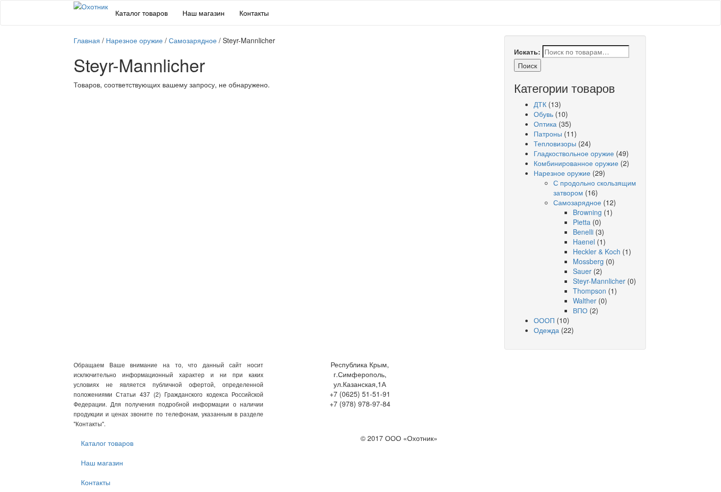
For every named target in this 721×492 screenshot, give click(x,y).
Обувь (543, 114)
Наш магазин (203, 13)
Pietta (582, 222)
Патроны (548, 133)
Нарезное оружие (134, 40)
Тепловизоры (555, 143)
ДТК (540, 104)
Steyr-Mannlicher (599, 281)
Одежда (546, 330)
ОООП (544, 320)
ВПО (580, 310)
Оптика (545, 124)
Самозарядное (193, 40)
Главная (87, 40)
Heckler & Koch (596, 251)
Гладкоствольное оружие (574, 153)
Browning (587, 212)
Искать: (527, 51)
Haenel (584, 241)
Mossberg (588, 261)
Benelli (583, 232)
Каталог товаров (141, 13)
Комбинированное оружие (576, 163)
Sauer (582, 271)
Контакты (254, 13)
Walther (584, 300)
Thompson (589, 291)
